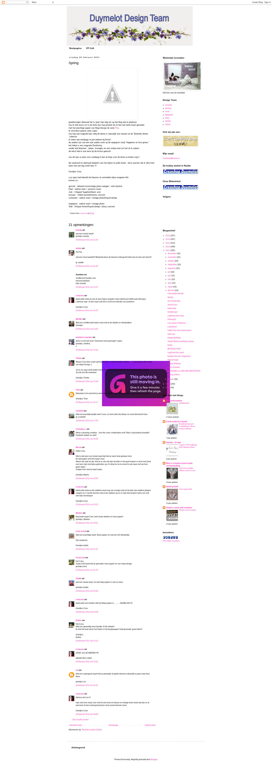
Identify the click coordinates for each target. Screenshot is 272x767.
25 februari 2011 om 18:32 (87, 439)
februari (171, 290)
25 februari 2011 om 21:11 (87, 549)
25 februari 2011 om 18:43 (87, 478)
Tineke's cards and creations (179, 508)
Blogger (154, 759)
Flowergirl (171, 319)
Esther (79, 620)
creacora (80, 295)
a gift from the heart (175, 316)
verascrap (80, 557)
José (167, 111)
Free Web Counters (171, 541)
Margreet (169, 115)
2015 (168, 235)
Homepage (113, 725)
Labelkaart (172, 327)
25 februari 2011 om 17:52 (87, 420)
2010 (168, 384)
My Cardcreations (174, 401)
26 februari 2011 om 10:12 (87, 641)
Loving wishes (173, 375)
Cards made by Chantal (176, 421)
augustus (172, 268)
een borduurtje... (174, 301)
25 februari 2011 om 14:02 (87, 329)
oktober (171, 261)
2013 (168, 243)
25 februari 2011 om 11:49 (87, 266)
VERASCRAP (172, 487)
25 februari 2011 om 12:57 (87, 287)
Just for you (172, 305)
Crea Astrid (81, 531)
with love (171, 334)
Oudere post (150, 725)
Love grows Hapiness (176, 323)
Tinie (78, 390)
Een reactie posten (81, 720)
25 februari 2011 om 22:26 (87, 591)
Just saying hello (185, 489)
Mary (167, 118)
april (170, 283)
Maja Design (172, 360)
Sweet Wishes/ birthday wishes (180, 341)
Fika (117, 128)
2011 (168, 250)
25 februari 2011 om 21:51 (87, 570)
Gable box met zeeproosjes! (179, 330)
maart (170, 287)
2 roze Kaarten (173, 367)
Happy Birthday (174, 338)
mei (169, 279)
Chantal (168, 105)
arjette (79, 248)
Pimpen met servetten (187, 510)
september (172, 264)
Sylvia (167, 124)
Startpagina (75, 48)
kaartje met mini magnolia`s (179, 356)
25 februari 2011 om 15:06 (87, 381)
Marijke (79, 319)
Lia (77, 670)
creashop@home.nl (171, 158)
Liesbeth (79, 411)
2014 (168, 239)
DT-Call (90, 48)
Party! (169, 345)
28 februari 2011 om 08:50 (87, 714)
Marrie (79, 447)
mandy (79, 230)
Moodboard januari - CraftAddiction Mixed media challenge (187, 426)
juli (169, 272)
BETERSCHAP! (174, 349)
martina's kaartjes (84, 337)
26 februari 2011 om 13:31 (87, 662)
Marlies (79, 513)
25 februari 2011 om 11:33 (87, 240)
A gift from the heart (175, 352)
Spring (170, 297)
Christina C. (81, 429)
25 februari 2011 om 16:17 (87, 402)
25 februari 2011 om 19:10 (87, 504)
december (172, 253)
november (172, 257)
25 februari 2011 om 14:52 (87, 350)
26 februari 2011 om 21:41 (87, 685)
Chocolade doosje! (175, 293)
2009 (168, 387)
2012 (168, 246)
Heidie (78, 578)
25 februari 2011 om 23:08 (87, 612)
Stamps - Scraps (173, 442)
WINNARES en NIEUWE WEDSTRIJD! (183, 371)
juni (169, 275)
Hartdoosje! (172, 312)
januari (171, 379)
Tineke (79, 358)
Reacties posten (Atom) (92, 730)
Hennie (168, 108)
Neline (168, 121)
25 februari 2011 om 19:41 (87, 523)
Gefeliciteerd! (184, 403)
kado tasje (171, 308)
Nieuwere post (75, 725)
